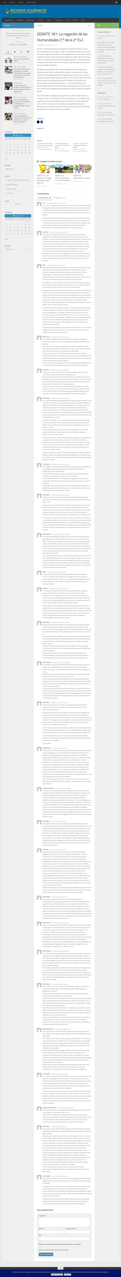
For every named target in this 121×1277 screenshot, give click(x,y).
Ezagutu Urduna (11, 189)
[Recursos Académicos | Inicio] (26, 11)
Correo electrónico (70, 1228)
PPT (67, 20)
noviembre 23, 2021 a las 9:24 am (57, 572)
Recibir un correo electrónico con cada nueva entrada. (54, 1250)
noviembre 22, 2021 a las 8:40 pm (61, 398)
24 (6, 153)
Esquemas (30, 20)
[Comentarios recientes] (21, 52)
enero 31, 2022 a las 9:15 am (66, 1107)
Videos (75, 20)
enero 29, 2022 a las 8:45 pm (59, 1074)
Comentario (42, 1216)
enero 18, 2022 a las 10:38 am (61, 951)
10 (90, 167)
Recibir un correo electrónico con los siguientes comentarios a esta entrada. (60, 1244)
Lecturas (40, 20)
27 (91, 25)
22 (25, 150)
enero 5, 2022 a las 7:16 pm (60, 748)
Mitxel (42, 45)
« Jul (6, 158)
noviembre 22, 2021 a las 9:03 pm (61, 464)
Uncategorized (18, 83)
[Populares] (14, 52)
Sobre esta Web (31, 2)
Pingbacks (60, 198)
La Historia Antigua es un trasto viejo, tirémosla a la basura (62, 145)
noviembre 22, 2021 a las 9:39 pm (61, 495)
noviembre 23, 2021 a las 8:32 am (62, 534)
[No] (119, 1273)
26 (14, 153)
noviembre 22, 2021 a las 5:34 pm (59, 232)
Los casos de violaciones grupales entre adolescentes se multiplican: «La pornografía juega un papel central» (22, 103)
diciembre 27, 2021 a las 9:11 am (60, 702)
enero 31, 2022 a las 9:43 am (59, 1126)
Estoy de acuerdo (57, 1274)
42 (72, 167)
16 (29, 147)
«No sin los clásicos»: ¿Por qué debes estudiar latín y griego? (80, 145)
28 (21, 153)
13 (18, 147)
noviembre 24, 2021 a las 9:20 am (61, 662)
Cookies (21, 2)
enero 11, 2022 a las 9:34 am (59, 897)
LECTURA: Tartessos (103, 99)
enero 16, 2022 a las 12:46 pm (61, 922)
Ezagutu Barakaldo (11, 184)
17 (53, 167)
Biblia (83, 20)
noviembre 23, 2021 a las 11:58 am (61, 622)
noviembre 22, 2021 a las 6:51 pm (60, 337)
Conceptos (19, 20)
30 (29, 153)
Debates (40, 25)
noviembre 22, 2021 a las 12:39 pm (56, 203)
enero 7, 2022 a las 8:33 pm (63, 788)
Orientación (58, 20)
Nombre (41, 1228)
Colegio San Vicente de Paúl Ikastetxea (17, 180)
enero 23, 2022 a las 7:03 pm (60, 984)
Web (40, 1235)
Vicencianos (9, 193)
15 (25, 147)
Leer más (67, 1274)
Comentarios (45, 198)
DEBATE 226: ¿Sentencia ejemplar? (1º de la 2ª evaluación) (62, 178)
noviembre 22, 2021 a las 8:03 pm (60, 370)
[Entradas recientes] (8, 52)
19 (14, 150)
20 (18, 150)
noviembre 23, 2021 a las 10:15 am (59, 588)
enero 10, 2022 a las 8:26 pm (58, 821)
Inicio (4, 2)
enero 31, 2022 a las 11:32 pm (60, 1176)
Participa (11, 2)
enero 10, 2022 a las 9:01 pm (58, 849)
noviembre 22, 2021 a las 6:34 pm (56, 265)
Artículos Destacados (20, 56)
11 (10, 147)
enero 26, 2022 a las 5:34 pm (63, 1029)
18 (10, 150)
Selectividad (8, 20)
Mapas (49, 20)
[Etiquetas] (28, 52)
